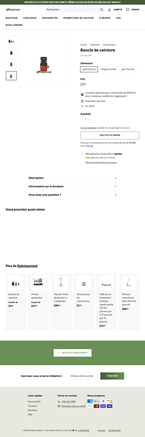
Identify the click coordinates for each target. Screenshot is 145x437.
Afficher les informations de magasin (101, 162)
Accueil (83, 45)
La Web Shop (83, 430)
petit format (89, 69)
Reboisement (109, 45)
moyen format (108, 69)
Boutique (12, 18)
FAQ (118, 18)
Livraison (101, 430)
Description (36, 178)
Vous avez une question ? (45, 194)
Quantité (85, 113)
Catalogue (30, 18)
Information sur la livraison (46, 186)
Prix (82, 79)
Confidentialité (114, 430)
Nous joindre (14, 25)
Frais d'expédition (88, 128)
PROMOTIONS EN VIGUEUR (78, 18)
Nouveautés (50, 18)
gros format (128, 69)
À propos (104, 18)
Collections (95, 45)
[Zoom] (45, 61)
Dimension (86, 63)
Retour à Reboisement (74, 353)
